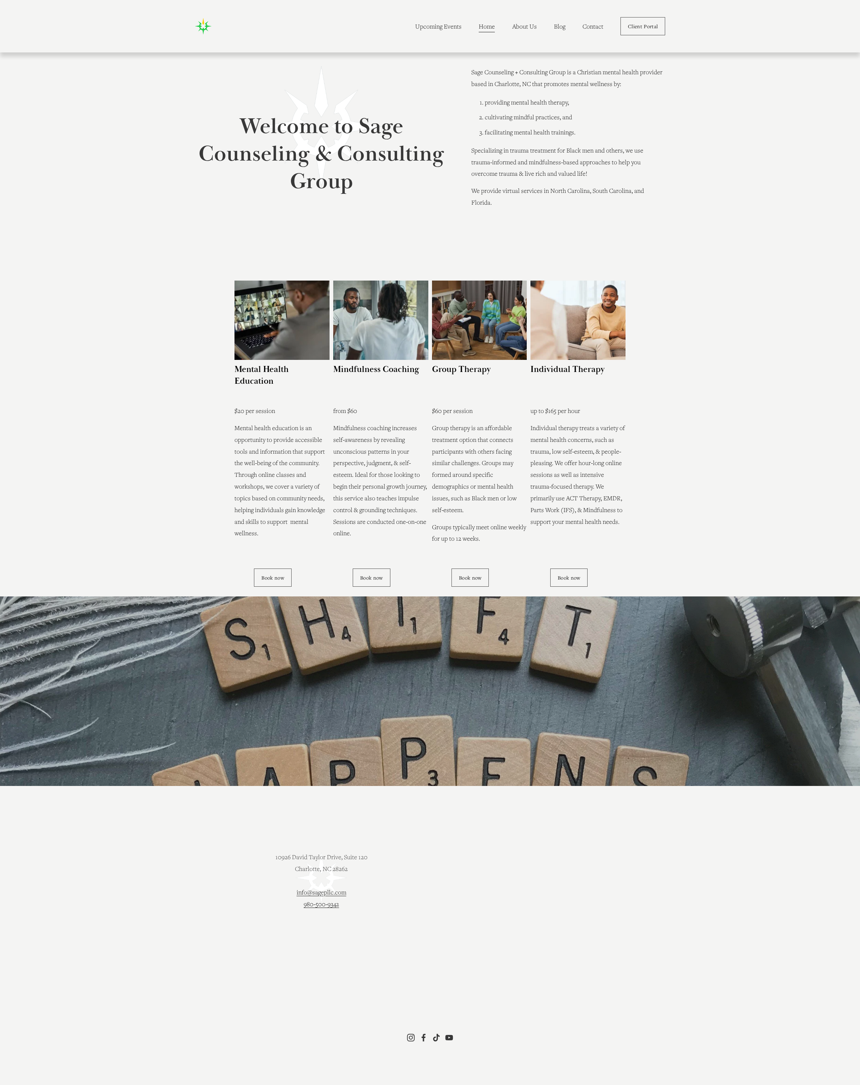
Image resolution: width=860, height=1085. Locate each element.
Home (487, 26)
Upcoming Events (438, 26)
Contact (593, 26)
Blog (559, 26)
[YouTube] (449, 1038)
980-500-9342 (321, 904)
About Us (524, 26)
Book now (569, 577)
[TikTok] (436, 1038)
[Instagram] (411, 1038)
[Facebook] (424, 1038)
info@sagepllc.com (321, 892)
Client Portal (643, 26)
